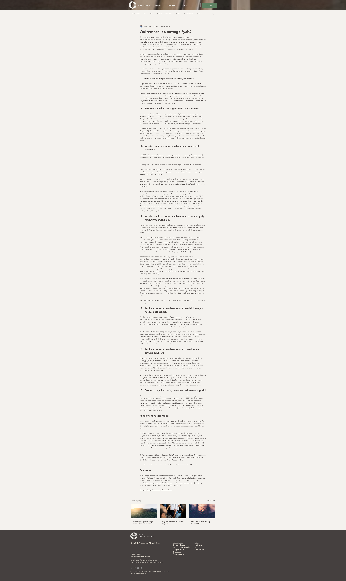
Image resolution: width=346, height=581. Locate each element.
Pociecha (159, 13)
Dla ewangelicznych (166, 490)
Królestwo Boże (188, 13)
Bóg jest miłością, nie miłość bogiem (173, 523)
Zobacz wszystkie (210, 500)
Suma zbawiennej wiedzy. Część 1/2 (201, 523)
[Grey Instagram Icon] (135, 568)
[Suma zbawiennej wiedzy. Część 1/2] (202, 511)
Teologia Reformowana (153, 490)
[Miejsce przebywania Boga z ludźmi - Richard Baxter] (144, 511)
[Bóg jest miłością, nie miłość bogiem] (173, 511)
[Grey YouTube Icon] (138, 568)
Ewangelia (143, 490)
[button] (213, 13)
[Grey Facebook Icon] (131, 568)
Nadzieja (178, 13)
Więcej (198, 13)
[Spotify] (141, 568)
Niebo (151, 13)
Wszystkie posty (135, 13)
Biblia (144, 13)
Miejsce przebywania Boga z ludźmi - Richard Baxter (143, 523)
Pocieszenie (169, 13)
